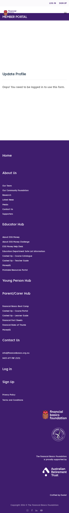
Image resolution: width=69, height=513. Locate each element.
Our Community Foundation (15, 190)
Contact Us (7, 209)
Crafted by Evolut (58, 495)
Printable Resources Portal (15, 270)
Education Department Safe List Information (23, 251)
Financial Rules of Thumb (14, 325)
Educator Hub (13, 224)
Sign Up (8, 382)
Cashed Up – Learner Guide (15, 315)
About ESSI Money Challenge (15, 242)
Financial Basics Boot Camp (15, 306)
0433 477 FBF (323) (11, 358)
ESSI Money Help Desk (12, 246)
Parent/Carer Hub (16, 293)
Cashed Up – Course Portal (15, 311)
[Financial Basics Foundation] (11, 13)
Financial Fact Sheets (12, 320)
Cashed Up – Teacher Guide (15, 260)
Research (6, 195)
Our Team (7, 185)
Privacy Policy (8, 394)
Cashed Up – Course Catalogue (17, 256)
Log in (7, 369)
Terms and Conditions (12, 400)
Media (5, 204)
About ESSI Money (10, 237)
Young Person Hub (16, 280)
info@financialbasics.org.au (15, 353)
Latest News (8, 199)
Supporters (7, 214)
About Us (9, 173)
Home (7, 155)
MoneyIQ (6, 265)
